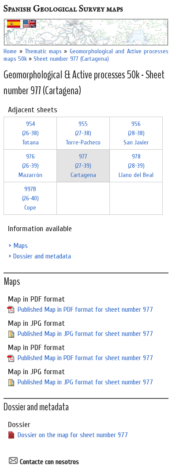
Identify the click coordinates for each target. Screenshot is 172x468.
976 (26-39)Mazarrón (30, 166)
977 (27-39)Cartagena (83, 166)
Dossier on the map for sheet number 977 (73, 435)
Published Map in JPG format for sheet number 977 (85, 334)
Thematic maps (43, 51)
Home (10, 51)
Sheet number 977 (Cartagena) (71, 59)
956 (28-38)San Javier (136, 133)
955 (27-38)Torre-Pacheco (83, 133)
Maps (20, 246)
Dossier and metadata (42, 256)
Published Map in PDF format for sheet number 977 (85, 309)
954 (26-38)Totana (30, 133)
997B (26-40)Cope (30, 198)
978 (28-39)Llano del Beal (136, 166)
